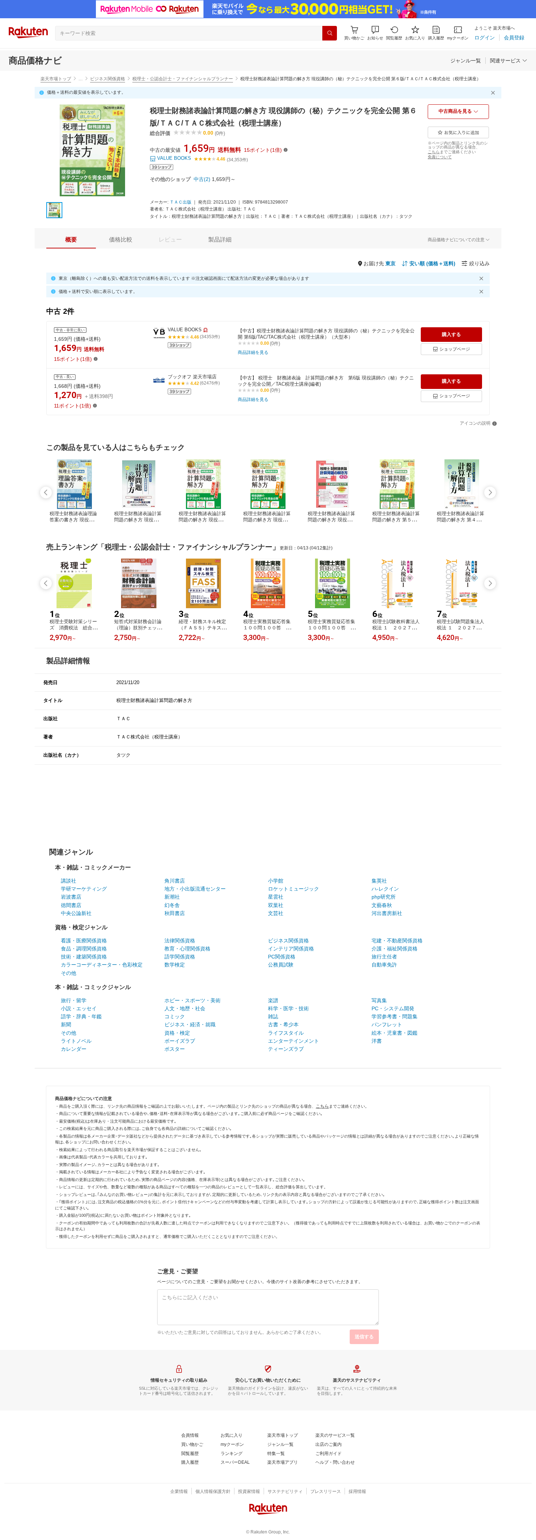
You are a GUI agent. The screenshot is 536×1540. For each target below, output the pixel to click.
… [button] (80, 78)
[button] (375, 33)
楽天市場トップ (55, 78)
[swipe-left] (46, 492)
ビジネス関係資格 (107, 78)
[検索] (329, 33)
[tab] (71, 239)
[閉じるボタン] (494, 93)
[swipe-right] (490, 492)
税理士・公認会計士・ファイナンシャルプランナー (182, 78)
